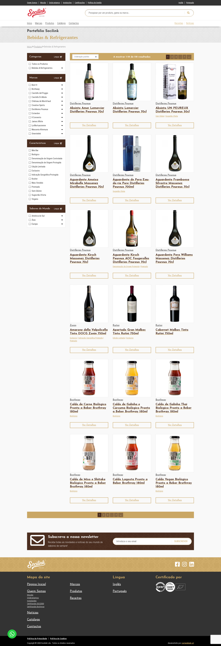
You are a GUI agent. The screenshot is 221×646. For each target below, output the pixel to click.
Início (29, 23)
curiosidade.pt (188, 643)
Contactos (74, 23)
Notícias (190, 23)
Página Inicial (36, 584)
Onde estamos (54, 3)
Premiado (144, 266)
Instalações (67, 3)
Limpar (56, 57)
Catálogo (61, 23)
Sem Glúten (160, 116)
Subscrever (180, 541)
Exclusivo (73, 338)
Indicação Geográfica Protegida (90, 338)
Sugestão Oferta (172, 116)
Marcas (38, 23)
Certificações (80, 3)
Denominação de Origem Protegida (126, 266)
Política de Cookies (58, 638)
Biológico (73, 416)
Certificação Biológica (35, 606)
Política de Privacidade (37, 638)
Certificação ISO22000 (35, 603)
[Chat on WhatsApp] (12, 633)
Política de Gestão (95, 3)
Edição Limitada (119, 338)
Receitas (179, 23)
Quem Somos (32, 3)
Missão (43, 3)
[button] (89, 125)
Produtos (49, 23)
